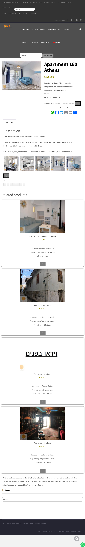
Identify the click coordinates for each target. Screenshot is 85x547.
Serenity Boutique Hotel (32, 2)
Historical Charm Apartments (58, 2)
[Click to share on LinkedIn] (4, 184)
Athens (71, 103)
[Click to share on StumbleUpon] (24, 184)
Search (48, 55)
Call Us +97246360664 (9, 523)
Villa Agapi (6, 8)
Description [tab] (9, 122)
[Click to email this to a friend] (11, 184)
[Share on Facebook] (17, 184)
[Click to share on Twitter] (14, 184)
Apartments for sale (60, 103)
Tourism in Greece (11, 2)
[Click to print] (8, 184)
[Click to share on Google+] (20, 184)
